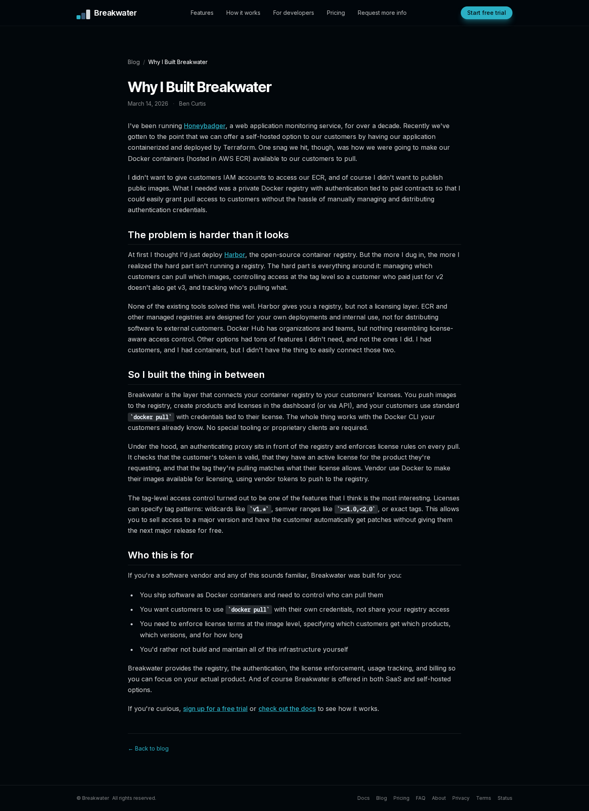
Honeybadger (205, 126)
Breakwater (115, 13)
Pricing (336, 12)
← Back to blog (148, 748)
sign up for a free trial (215, 709)
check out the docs (287, 709)
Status (505, 798)
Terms (483, 798)
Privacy (461, 798)
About (439, 798)
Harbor (234, 255)
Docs (363, 798)
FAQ (421, 798)
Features (202, 12)
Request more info (382, 12)
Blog (134, 61)
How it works (243, 12)
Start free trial (486, 12)
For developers (293, 12)
